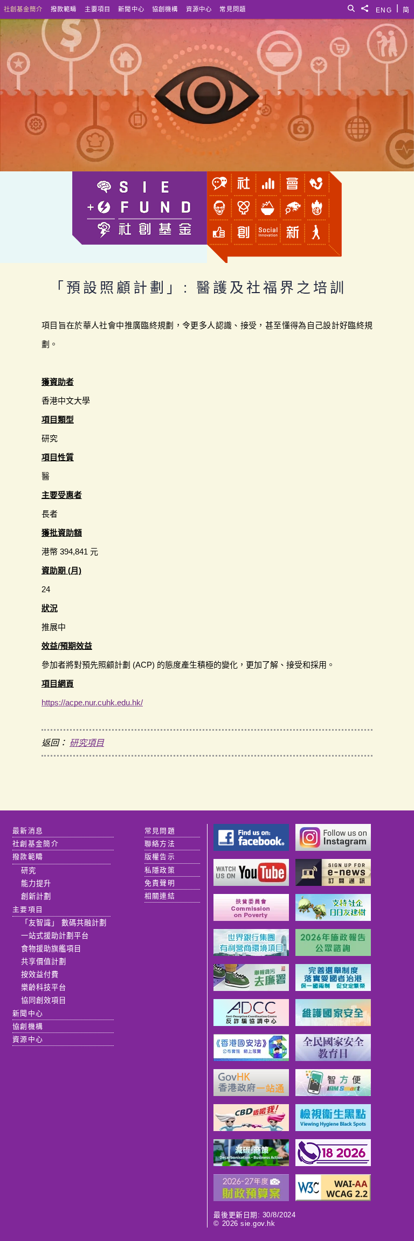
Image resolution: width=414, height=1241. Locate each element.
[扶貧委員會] (251, 918)
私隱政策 (159, 870)
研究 (28, 870)
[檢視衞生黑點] (333, 1128)
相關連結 (159, 896)
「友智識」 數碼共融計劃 (64, 923)
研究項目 (87, 742)
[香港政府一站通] (251, 1093)
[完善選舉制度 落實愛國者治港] (333, 988)
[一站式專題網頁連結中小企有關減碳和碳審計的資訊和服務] (251, 1163)
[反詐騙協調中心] (251, 1023)
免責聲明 (159, 883)
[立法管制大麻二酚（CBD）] (251, 1128)
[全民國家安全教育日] (333, 1058)
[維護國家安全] (333, 1023)
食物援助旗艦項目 (51, 949)
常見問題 (232, 9)
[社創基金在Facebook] (251, 847)
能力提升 (36, 883)
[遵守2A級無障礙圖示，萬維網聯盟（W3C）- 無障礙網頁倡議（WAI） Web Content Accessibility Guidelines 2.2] (333, 1198)
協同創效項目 (43, 1000)
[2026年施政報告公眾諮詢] (333, 953)
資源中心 (199, 9)
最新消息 (27, 831)
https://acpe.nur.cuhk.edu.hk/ (92, 702)
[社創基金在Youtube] (251, 883)
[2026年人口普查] (333, 1163)
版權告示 (159, 856)
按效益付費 (40, 974)
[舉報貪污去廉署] (251, 988)
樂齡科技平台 (43, 987)
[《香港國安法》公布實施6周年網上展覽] (251, 1058)
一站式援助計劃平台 (55, 936)
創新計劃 (36, 896)
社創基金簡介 (23, 9)
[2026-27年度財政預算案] (251, 1198)
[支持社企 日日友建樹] (333, 918)
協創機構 (165, 9)
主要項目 (98, 9)
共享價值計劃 (43, 962)
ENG (384, 8)
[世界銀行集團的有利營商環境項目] (251, 953)
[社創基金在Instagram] (333, 847)
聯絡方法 (159, 844)
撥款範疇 (64, 9)
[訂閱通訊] (333, 883)
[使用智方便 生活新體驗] (333, 1093)
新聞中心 (131, 9)
